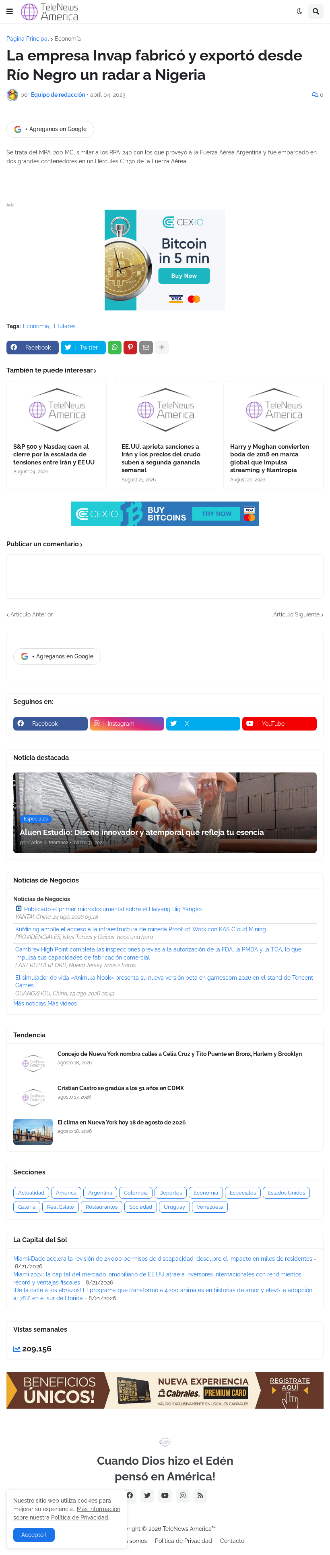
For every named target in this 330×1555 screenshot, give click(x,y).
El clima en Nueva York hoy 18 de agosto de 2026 (122, 1122)
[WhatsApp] (115, 347)
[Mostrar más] (162, 347)
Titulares (64, 326)
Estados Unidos (286, 1193)
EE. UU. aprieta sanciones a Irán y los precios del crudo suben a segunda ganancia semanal (161, 458)
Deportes (170, 1193)
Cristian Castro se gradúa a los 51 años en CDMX (121, 1088)
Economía (68, 39)
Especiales (243, 1193)
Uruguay (174, 1207)
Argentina (100, 1193)
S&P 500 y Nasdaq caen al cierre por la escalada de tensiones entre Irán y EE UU (54, 454)
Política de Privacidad (183, 1541)
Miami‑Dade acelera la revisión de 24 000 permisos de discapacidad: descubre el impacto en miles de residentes (162, 1258)
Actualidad (31, 1193)
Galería (26, 1207)
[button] (9, 12)
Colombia (136, 1193)
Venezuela (210, 1207)
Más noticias (29, 1003)
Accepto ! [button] (34, 1535)
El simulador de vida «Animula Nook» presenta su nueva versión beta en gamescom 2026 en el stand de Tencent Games (164, 981)
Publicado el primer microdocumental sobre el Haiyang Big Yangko (113, 909)
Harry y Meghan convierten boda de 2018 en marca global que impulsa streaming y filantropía (269, 458)
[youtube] (165, 1496)
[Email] (146, 347)
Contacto (232, 1541)
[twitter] (147, 1496)
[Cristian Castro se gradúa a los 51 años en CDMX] (33, 1098)
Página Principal (27, 39)
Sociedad (140, 1207)
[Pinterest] (130, 347)
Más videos (62, 1003)
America (66, 1193)
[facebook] (129, 1496)
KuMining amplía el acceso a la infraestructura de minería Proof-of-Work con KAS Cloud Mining (140, 929)
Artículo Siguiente (296, 614)
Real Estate (60, 1207)
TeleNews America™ (189, 1529)
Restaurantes (102, 1207)
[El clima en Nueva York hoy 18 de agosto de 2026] (33, 1132)
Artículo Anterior (31, 614)
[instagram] (183, 1496)
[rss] (200, 1496)
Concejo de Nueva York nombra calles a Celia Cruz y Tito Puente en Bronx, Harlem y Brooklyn (180, 1054)
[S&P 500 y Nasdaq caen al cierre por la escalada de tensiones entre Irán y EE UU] (56, 409)
